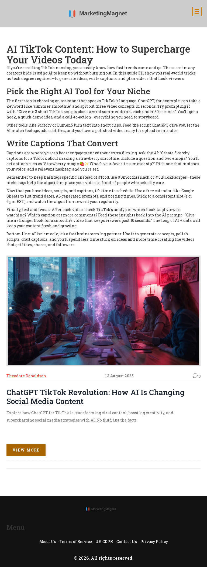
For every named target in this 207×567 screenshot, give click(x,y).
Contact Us (126, 541)
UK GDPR (104, 541)
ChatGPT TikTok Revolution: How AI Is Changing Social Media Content (95, 396)
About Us (47, 541)
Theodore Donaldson (26, 375)
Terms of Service (76, 541)
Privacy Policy (154, 541)
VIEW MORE (26, 450)
